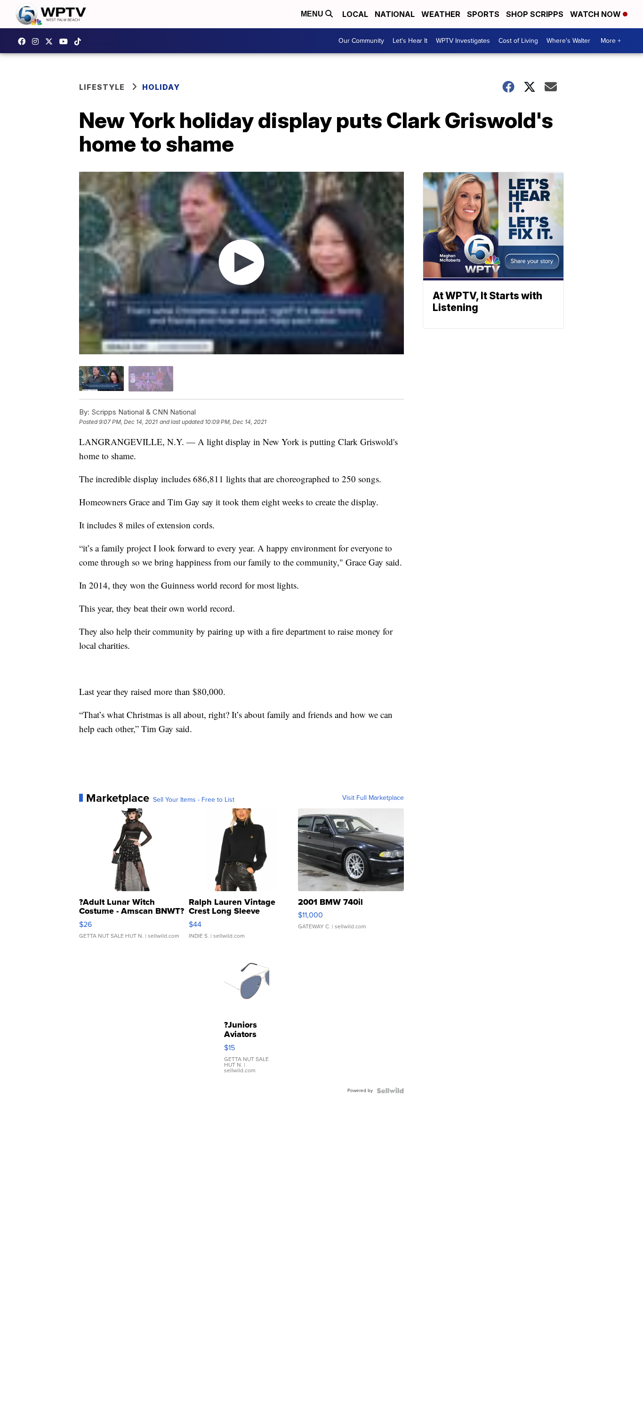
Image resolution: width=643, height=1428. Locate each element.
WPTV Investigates (463, 41)
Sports (483, 14)
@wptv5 (80, 41)
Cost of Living (518, 41)
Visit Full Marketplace (373, 798)
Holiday (161, 87)
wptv (37, 41)
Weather (440, 14)
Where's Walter (568, 41)
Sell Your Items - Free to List (193, 800)
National (395, 14)
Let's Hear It (410, 41)
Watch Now (596, 14)
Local (355, 14)
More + (611, 41)
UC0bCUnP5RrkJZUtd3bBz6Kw (65, 41)
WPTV (51, 41)
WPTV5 (24, 41)
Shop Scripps (534, 14)
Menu (313, 14)
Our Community (361, 41)
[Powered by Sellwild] (390, 1090)
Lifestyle (102, 87)
